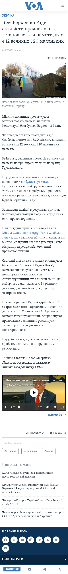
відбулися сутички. (35, 182)
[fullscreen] (62, 407)
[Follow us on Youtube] (22, 539)
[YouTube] (29, 569)
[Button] (56, 58)
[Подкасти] (56, 539)
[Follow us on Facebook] (5, 539)
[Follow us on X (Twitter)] (14, 539)
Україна (8, 15)
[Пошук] (59, 569)
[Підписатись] (5, 548)
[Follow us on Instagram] (30, 539)
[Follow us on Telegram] (39, 539)
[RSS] (47, 539)
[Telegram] (44, 569)
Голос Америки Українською (27, 385)
